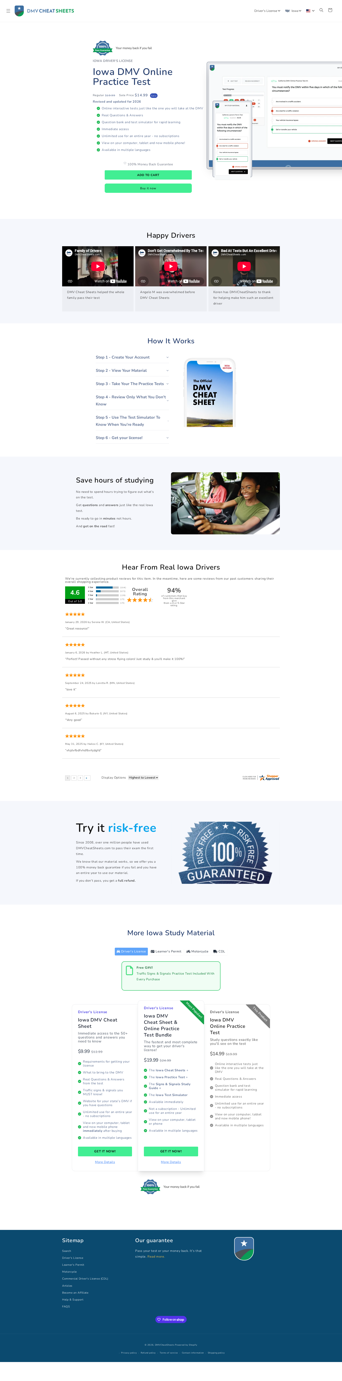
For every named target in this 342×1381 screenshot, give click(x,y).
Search (66, 1251)
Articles (67, 1286)
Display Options (114, 777)
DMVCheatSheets (164, 1344)
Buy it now (148, 188)
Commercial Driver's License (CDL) (85, 1279)
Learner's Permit (73, 1265)
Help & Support (72, 1299)
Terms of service (169, 1352)
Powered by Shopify (186, 1344)
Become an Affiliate (75, 1293)
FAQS (66, 1306)
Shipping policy (216, 1352)
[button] (8, 11)
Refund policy (148, 1352)
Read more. (156, 1256)
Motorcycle (69, 1272)
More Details (105, 1162)
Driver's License (72, 1258)
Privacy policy (129, 1352)
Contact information (193, 1352)
